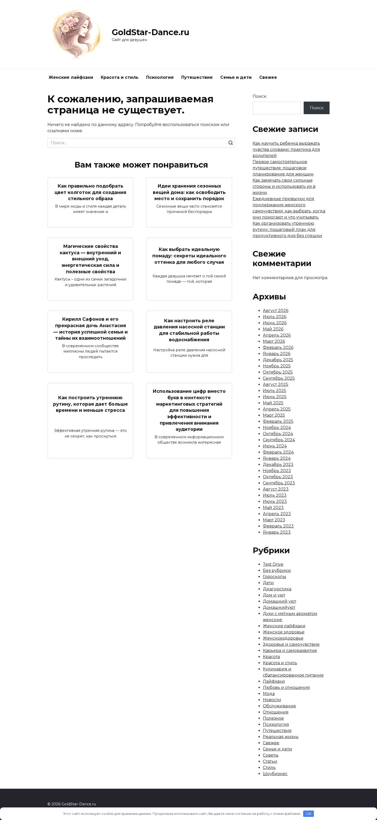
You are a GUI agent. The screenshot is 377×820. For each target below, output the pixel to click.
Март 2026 (274, 341)
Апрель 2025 (277, 409)
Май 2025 (273, 403)
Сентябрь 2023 (279, 483)
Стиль (269, 767)
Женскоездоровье (283, 638)
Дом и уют (274, 595)
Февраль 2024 (278, 452)
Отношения (276, 712)
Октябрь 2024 (278, 433)
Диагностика (277, 589)
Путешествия (197, 77)
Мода (269, 693)
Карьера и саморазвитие (290, 650)
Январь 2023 (277, 532)
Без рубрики (277, 570)
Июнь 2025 (274, 396)
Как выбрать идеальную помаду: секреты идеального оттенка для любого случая (189, 256)
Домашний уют (279, 601)
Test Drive (273, 564)
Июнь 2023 (275, 501)
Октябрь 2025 (278, 372)
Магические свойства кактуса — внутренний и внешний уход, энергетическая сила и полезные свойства (90, 258)
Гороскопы (274, 576)
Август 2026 (275, 310)
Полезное (273, 718)
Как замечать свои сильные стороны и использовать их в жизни (284, 186)
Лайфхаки (274, 681)
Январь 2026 (276, 353)
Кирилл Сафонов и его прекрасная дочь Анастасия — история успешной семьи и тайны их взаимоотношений (90, 328)
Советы (271, 755)
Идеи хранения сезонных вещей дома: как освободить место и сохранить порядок (189, 192)
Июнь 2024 (275, 446)
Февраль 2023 (278, 526)
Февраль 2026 (278, 347)
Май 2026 (273, 329)
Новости (272, 699)
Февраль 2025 (278, 421)
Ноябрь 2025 (277, 366)
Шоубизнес (275, 773)
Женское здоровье (283, 632)
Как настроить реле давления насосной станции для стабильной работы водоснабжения (189, 330)
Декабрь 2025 (278, 359)
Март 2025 (274, 415)
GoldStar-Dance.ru (150, 32)
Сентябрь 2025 (279, 378)
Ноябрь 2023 (277, 470)
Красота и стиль (119, 77)
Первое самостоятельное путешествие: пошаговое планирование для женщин (283, 168)
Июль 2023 (274, 495)
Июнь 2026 (274, 322)
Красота (271, 656)
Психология (160, 77)
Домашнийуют (279, 607)
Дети (268, 582)
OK (308, 814)
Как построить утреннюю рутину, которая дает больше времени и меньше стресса (90, 404)
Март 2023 (274, 520)
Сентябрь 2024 (279, 439)
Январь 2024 (277, 458)
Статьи (270, 761)
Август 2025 (275, 384)
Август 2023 (276, 489)
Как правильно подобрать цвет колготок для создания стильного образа (90, 192)
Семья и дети (236, 77)
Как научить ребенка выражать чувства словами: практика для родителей (286, 149)
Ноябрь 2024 (277, 427)
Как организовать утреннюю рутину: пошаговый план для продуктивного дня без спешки (287, 229)
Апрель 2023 (277, 513)
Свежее (268, 77)
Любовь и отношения (286, 687)
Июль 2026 (274, 316)
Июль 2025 (274, 390)
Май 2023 (273, 507)
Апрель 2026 (277, 335)
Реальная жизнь (281, 736)
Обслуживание (279, 706)
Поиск (259, 96)
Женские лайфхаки (71, 77)
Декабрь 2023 (278, 464)
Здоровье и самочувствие (291, 644)
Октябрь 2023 (278, 476)
